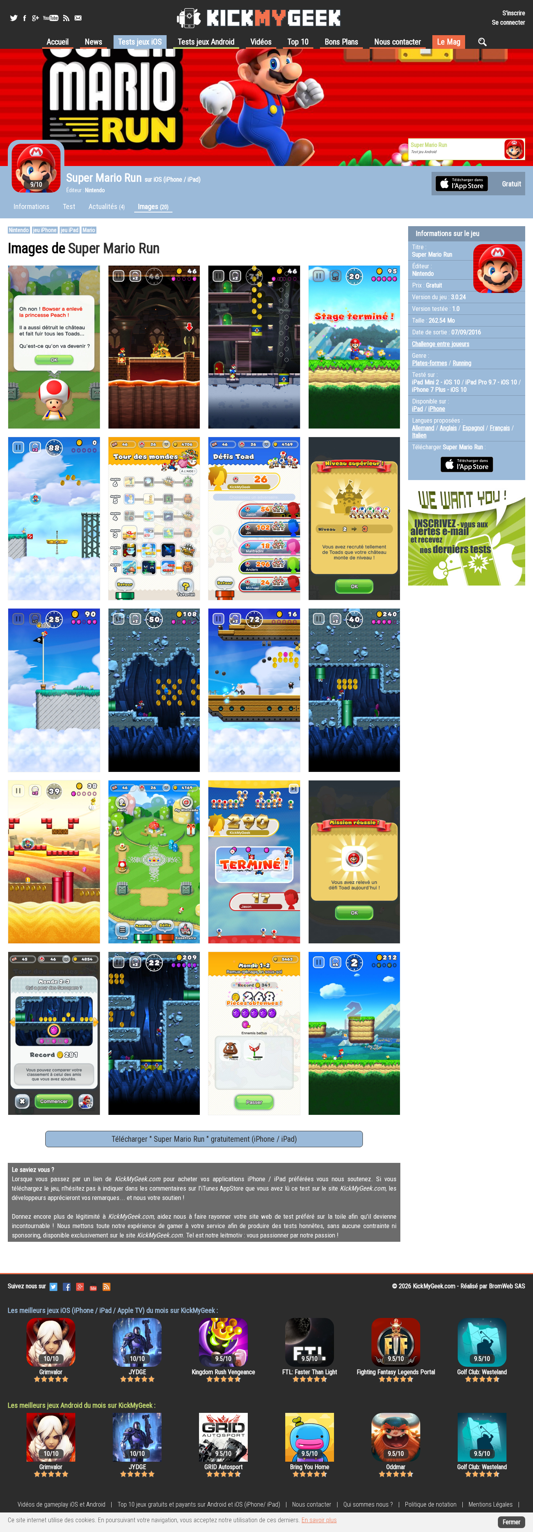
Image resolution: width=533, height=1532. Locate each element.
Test (69, 206)
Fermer (512, 1522)
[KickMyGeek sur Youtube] (50, 18)
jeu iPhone (45, 230)
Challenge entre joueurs (440, 344)
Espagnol (473, 428)
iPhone (436, 408)
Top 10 (298, 41)
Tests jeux (140, 41)
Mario (89, 230)
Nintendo (19, 230)
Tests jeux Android (206, 41)
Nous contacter (397, 41)
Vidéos (261, 41)
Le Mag (448, 41)
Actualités (107, 206)
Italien (419, 435)
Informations (32, 206)
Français (500, 428)
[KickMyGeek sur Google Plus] (35, 18)
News (93, 41)
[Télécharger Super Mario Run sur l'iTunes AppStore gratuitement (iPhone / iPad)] (461, 183)
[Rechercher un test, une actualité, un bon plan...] (484, 41)
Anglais (448, 428)
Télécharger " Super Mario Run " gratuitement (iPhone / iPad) (204, 1139)
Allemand (423, 428)
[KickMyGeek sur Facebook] (24, 18)
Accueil (58, 41)
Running (462, 363)
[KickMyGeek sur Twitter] (14, 18)
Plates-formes (429, 363)
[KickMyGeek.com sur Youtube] (93, 1286)
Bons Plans (341, 41)
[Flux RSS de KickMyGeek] (66, 18)
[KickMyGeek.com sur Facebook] (66, 1286)
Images (153, 206)
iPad (417, 408)
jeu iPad (69, 230)
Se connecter (508, 22)
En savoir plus (319, 1520)
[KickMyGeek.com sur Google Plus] (80, 1286)
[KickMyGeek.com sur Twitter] (53, 1286)
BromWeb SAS (507, 1286)
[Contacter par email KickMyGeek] (78, 18)
